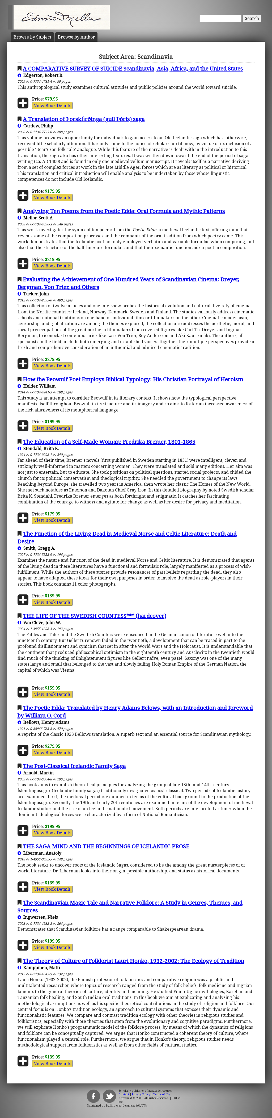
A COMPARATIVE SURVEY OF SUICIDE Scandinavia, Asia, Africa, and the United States (133, 68)
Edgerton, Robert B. (42, 75)
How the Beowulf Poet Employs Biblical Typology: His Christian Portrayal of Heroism (133, 379)
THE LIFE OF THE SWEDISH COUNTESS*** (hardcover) (94, 615)
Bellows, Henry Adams (45, 722)
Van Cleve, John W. (41, 622)
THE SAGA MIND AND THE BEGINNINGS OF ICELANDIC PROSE (106, 846)
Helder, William (38, 386)
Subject (32, 37)
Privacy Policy (141, 1094)
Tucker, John (35, 294)
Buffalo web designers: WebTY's (126, 1105)
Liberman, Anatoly (41, 853)
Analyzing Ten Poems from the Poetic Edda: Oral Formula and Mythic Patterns (124, 211)
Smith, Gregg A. (38, 548)
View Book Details (52, 105)
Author (76, 37)
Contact (124, 1094)
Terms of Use (161, 1094)
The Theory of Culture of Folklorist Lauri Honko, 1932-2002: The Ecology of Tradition (133, 960)
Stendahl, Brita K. (40, 448)
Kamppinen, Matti (40, 967)
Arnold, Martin (37, 773)
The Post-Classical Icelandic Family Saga (74, 766)
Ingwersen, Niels (39, 917)
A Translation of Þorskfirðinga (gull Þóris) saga (84, 119)
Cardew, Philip (37, 126)
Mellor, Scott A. (37, 218)
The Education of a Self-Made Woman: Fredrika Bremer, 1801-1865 (109, 441)
